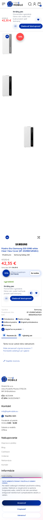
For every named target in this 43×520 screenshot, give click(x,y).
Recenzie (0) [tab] (11, 335)
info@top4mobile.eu (9, 411)
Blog (3, 447)
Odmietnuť (22, 515)
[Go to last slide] (7, 36)
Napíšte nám (10, 416)
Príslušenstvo (9, 319)
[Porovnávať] (31, 293)
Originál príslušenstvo (29, 322)
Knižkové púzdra (10, 322)
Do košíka (35, 273)
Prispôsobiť (21, 509)
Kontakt (4, 465)
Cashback (5, 452)
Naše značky (6, 476)
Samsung (7, 325)
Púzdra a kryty (24, 319)
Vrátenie (5, 456)
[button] (7, 53)
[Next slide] (7, 237)
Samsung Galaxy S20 (22, 255)
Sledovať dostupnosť (30, 26)
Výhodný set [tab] (27, 335)
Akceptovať (21, 503)
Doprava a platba (8, 443)
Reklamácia (6, 460)
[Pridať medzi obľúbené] (38, 19)
